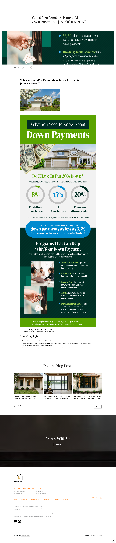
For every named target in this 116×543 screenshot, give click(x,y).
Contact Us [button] (58, 444)
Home (15, 499)
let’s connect (81, 347)
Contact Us (65, 499)
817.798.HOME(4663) (19, 491)
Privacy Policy (98, 535)
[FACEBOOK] (93, 498)
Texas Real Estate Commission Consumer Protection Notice (28, 506)
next (19, 406)
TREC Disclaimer (18, 509)
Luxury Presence (25, 535)
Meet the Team (24, 499)
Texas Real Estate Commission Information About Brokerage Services (30, 508)
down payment (53, 340)
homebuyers (37, 345)
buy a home (31, 340)
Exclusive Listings (35, 499)
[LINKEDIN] (100, 498)
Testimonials (56, 499)
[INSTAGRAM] (96, 498)
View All (98, 406)
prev (15, 406)
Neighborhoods (46, 499)
